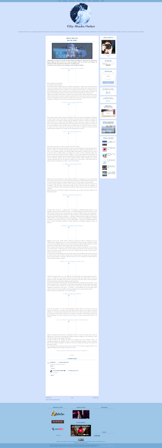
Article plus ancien (95, 397)
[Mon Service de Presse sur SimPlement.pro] (58, 435)
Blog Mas (72, 355)
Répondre (52, 375)
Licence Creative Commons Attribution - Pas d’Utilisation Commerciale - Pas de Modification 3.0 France (89, 441)
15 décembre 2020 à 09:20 (64, 362)
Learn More (106, 445)
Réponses (53, 368)
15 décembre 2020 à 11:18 (73, 370)
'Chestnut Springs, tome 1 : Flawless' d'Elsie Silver (111, 148)
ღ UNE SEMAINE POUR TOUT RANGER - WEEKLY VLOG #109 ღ (111, 173)
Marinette (53, 362)
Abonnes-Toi (108, 82)
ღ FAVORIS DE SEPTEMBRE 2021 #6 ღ (111, 142)
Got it (111, 445)
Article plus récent (48, 397)
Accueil (72, 397)
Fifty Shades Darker (58, 370)
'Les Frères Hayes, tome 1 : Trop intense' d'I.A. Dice (111, 160)
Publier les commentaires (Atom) (55, 399)
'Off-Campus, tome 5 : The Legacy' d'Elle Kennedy (111, 154)
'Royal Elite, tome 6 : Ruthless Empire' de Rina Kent (111, 166)
